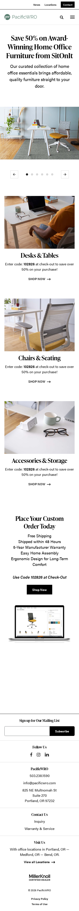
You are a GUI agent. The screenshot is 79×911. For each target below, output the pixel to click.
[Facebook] (31, 755)
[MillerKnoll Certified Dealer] (39, 877)
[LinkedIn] (47, 755)
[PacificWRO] (20, 17)
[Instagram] (38, 755)
